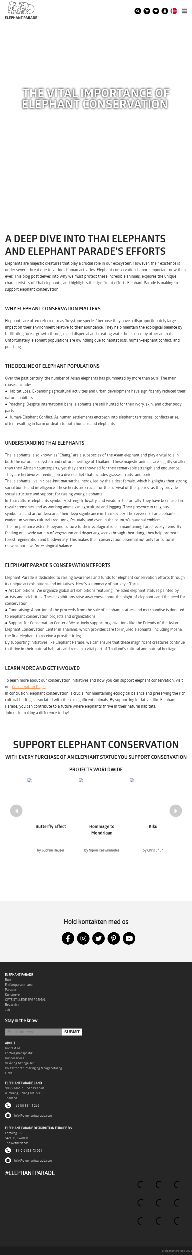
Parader (10, 989)
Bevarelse (12, 1004)
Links (8, 1073)
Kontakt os (12, 1048)
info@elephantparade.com (33, 1115)
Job (7, 1009)
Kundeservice (14, 1058)
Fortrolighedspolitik (18, 1053)
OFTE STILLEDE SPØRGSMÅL (25, 999)
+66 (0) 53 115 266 (26, 1105)
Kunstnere (12, 994)
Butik (8, 979)
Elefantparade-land (18, 984)
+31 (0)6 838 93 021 (28, 1150)
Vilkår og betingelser (19, 1063)
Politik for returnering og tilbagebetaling (33, 1068)
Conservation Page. (29, 686)
